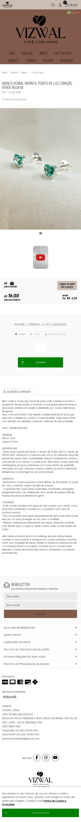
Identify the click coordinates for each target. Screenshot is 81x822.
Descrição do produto (19, 391)
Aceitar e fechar (40, 813)
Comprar (41, 362)
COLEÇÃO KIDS (37, 72)
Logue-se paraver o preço (67, 285)
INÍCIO (5, 72)
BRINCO (24, 72)
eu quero (40, 614)
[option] (40, 169)
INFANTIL (14, 72)
